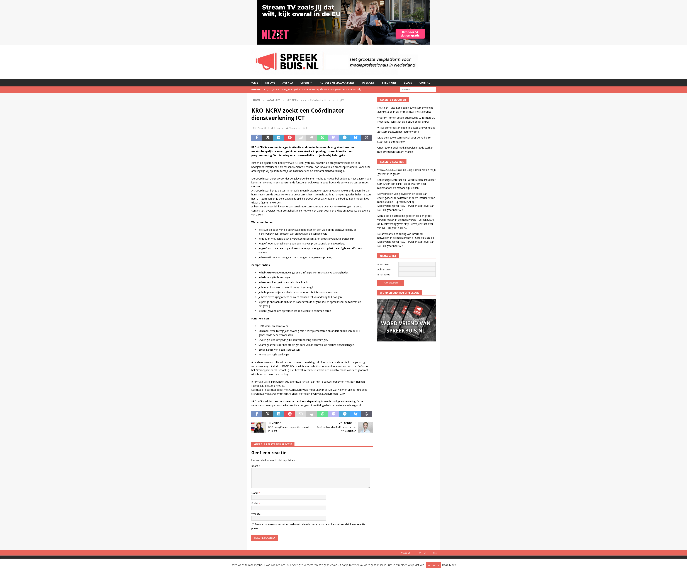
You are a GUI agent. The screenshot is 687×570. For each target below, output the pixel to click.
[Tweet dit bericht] (267, 138)
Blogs (408, 82)
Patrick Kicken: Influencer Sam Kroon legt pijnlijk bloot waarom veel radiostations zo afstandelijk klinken (406, 184)
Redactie (279, 128)
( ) (308, 91)
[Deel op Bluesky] (355, 138)
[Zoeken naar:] (418, 89)
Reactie (255, 466)
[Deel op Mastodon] (333, 138)
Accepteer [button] (433, 565)
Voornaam (383, 264)
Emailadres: (384, 274)
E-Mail (255, 503)
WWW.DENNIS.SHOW (389, 169)
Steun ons (389, 82)
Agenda (287, 82)
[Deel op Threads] (366, 138)
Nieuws (270, 82)
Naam (255, 493)
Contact (425, 82)
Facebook (405, 552)
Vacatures (295, 128)
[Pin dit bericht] (289, 138)
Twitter (422, 552)
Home (254, 82)
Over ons (368, 82)
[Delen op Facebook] (256, 138)
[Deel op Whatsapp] (322, 138)
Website (256, 514)
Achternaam (384, 269)
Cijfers (304, 82)
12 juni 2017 (262, 128)
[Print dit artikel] (311, 138)
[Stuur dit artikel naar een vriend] (300, 138)
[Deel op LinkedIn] (278, 138)
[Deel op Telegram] (344, 138)
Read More (449, 565)
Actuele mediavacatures (337, 82)
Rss (435, 552)
